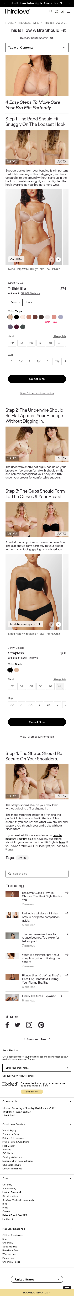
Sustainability (9, 1188)
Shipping (6, 1149)
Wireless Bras (9, 1254)
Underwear (7, 1243)
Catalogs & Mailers (12, 1157)
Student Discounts (12, 1165)
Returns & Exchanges (13, 1138)
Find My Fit (8, 1219)
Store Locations (10, 1196)
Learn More (32, 1091)
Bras (4, 1239)
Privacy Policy (17, 1075)
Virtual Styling (9, 1130)
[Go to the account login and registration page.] (62, 11)
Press (5, 1208)
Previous (32, 1039)
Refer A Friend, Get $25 (14, 1215)
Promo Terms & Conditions (15, 1142)
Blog (4, 1204)
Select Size (37, 379)
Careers (6, 1211)
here (62, 842)
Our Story (7, 1185)
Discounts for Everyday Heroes (18, 1161)
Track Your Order (10, 1134)
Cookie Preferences (12, 1169)
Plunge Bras (8, 1258)
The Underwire (28, 22)
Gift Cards (7, 1153)
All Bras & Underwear (13, 1235)
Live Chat (8, 1115)
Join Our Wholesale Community (18, 1200)
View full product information (37, 393)
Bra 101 (22, 858)
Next (44, 1039)
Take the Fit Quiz (49, 269)
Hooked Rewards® (11, 1192)
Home (10, 22)
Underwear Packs (11, 1262)
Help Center (8, 1146)
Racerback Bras (10, 1250)
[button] (37, 1292)
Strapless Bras (9, 1247)
